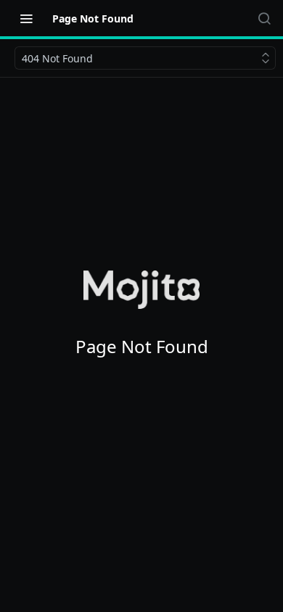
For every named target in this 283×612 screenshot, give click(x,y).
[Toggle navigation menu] (26, 18)
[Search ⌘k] (264, 18)
